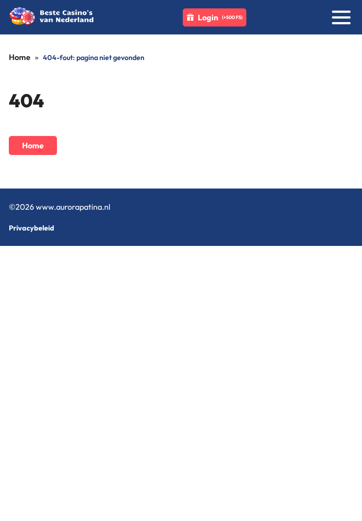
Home (19, 57)
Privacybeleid (31, 227)
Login (220, 17)
